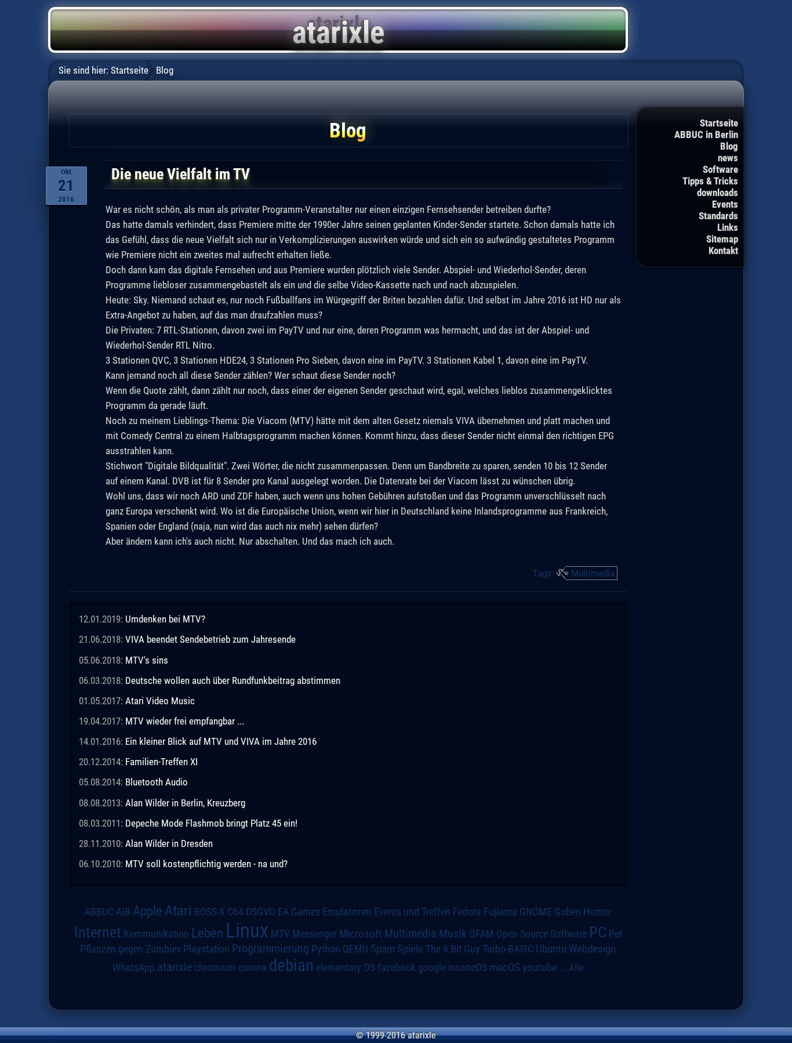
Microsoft (360, 933)
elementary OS (345, 967)
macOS (504, 967)
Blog (729, 146)
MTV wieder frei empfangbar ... (184, 721)
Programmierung (270, 948)
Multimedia (593, 573)
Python (325, 949)
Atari (178, 910)
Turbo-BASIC (507, 949)
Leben (207, 933)
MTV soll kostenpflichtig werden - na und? (206, 864)
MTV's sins (146, 660)
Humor (597, 912)
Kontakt (723, 250)
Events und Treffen (412, 912)
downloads (717, 192)
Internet (97, 932)
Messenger (314, 934)
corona (252, 967)
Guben (567, 912)
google (432, 967)
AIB (123, 912)
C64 (235, 912)
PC (597, 932)
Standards (718, 216)
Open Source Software (541, 934)
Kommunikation (156, 934)
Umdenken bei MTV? (165, 619)
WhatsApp (133, 967)
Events (725, 204)
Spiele (410, 948)
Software (720, 169)
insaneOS (467, 967)
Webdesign (592, 949)
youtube (539, 967)
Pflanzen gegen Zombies (130, 949)
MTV (280, 934)
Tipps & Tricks (710, 181)
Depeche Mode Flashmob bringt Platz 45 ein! (211, 823)
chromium (215, 967)
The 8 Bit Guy (453, 949)
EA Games (299, 912)
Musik (453, 933)
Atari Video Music (160, 701)
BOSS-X (209, 912)
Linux (247, 930)
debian (291, 965)
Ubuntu (551, 949)
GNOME (535, 912)
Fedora (467, 912)
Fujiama (500, 912)
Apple (147, 911)
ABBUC (99, 912)
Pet (615, 934)
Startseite (719, 123)
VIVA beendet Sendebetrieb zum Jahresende (210, 639)
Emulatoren (347, 912)
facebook (396, 967)
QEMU (355, 949)
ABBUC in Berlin (706, 134)
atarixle (174, 967)
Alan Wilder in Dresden (169, 843)
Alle (576, 967)
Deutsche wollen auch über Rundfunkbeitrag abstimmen (232, 680)
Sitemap (722, 239)
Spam (382, 949)
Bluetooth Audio (156, 782)
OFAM (481, 934)
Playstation (206, 949)
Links (727, 227)
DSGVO (260, 912)
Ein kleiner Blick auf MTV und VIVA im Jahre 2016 (221, 741)
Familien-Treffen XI (161, 761)
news (728, 158)
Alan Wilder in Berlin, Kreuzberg (185, 803)
